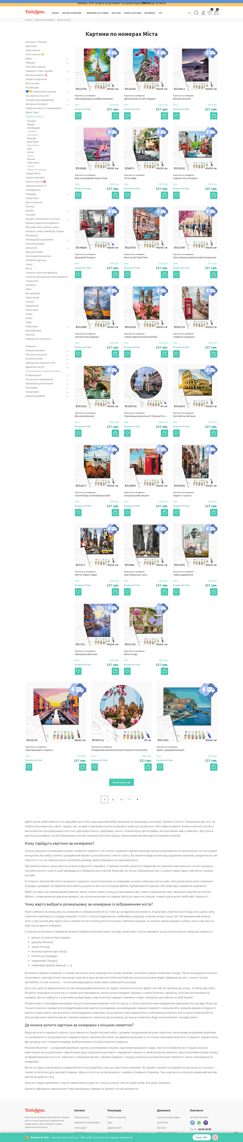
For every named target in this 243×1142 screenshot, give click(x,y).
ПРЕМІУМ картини (36, 260)
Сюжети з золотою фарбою (42, 272)
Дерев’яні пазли (35, 366)
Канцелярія (32, 391)
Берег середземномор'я (170, 748)
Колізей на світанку (184, 414)
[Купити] (115, 115)
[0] (210, 14)
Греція (30, 166)
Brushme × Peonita (36, 42)
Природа (31, 194)
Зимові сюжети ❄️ (36, 185)
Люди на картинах (36, 79)
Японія (31, 159)
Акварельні (32, 305)
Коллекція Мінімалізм (38, 256)
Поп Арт (30, 206)
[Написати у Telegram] (192, 1122)
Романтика (32, 198)
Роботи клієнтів (116, 1117)
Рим (29, 148)
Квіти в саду (134, 653)
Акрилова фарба (35, 395)
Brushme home (34, 358)
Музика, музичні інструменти (42, 223)
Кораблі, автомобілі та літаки (43, 218)
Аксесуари (32, 387)
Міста (29, 268)
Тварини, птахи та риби (39, 70)
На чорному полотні (37, 95)
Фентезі (30, 334)
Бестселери (32, 83)
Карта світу (32, 309)
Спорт (29, 264)
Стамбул (32, 131)
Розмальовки (33, 375)
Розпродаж (32, 87)
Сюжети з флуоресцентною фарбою (47, 276)
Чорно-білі (32, 280)
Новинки (31, 346)
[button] (97, 109)
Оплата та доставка (168, 1117)
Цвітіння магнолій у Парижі (140, 97)
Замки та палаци (36, 169)
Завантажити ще (121, 782)
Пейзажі (30, 62)
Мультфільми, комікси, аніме (42, 227)
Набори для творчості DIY (40, 362)
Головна (28, 20)
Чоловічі (31, 214)
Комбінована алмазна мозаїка (43, 371)
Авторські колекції (36, 104)
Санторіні (32, 134)
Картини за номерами (44, 20)
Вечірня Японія (183, 97)
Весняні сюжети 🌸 (37, 75)
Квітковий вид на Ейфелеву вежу (94, 97)
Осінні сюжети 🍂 (36, 181)
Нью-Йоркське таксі (135, 573)
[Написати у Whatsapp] (199, 1122)
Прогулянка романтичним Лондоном (194, 256)
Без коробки (33, 293)
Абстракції (32, 235)
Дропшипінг (114, 1127)
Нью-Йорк (33, 141)
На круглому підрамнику (40, 99)
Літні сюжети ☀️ (35, 54)
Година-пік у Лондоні (185, 177)
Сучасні (30, 301)
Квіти (29, 58)
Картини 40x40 (34, 251)
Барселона (33, 145)
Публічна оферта (167, 1132)
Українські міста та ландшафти (43, 108)
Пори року (32, 326)
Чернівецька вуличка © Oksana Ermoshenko (146, 414)
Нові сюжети (33, 50)
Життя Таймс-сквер (86, 573)
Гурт (109, 1122)
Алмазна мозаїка (35, 350)
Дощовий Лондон (85, 256)
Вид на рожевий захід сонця (91, 177)
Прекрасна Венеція (86, 653)
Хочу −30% (201, 1137)
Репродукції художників (40, 239)
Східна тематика (35, 177)
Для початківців (35, 243)
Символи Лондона (183, 335)
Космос (30, 210)
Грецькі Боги (33, 173)
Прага (30, 155)
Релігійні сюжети (35, 66)
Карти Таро (32, 112)
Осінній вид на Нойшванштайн (92, 494)
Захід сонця (32, 297)
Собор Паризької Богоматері (140, 335)
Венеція (31, 138)
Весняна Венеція (85, 414)
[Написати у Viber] (205, 1122)
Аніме (29, 318)
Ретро (29, 314)
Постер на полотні (36, 354)
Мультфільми (33, 330)
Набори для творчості (38, 338)
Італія (30, 152)
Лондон (31, 120)
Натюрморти (33, 189)
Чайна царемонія (183, 573)
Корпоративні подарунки (122, 1132)
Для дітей (31, 247)
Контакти (162, 1122)
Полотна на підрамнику (39, 379)
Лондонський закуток (136, 494)
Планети (31, 285)
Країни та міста (34, 116)
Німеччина (33, 162)
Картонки (31, 46)
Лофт (29, 322)
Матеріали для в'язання (39, 383)
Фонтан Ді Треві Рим (135, 256)
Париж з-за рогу (183, 494)
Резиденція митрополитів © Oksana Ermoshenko (119, 748)
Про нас (161, 1127)
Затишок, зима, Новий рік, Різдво (45, 231)
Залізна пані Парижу (87, 335)
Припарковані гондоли (39, 748)
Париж (31, 124)
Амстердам (33, 127)
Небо (29, 289)
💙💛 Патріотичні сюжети (41, 91)
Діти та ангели (34, 202)
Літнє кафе (134, 177)
